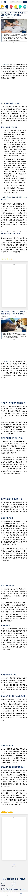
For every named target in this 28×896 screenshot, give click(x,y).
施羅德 (10, 811)
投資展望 (5, 361)
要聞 (7, 8)
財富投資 (2, 8)
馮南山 (2, 17)
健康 (25, 8)
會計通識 (5, 64)
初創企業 (4, 259)
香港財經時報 (4, 316)
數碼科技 (16, 8)
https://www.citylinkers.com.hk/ (11, 233)
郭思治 (2, 871)
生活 (20, 8)
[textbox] (16, 2)
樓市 (11, 8)
